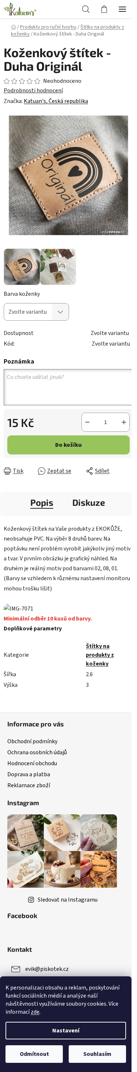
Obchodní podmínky (32, 741)
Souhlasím (97, 1054)
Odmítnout (34, 1054)
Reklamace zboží (28, 785)
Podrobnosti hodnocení (33, 90)
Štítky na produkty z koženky (100, 655)
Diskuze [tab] (88, 502)
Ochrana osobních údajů (37, 752)
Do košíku (68, 445)
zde (35, 1012)
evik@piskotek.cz (47, 969)
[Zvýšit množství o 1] (123, 422)
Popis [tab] (41, 502)
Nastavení (65, 1031)
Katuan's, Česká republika (56, 101)
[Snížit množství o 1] (87, 422)
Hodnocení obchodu (32, 763)
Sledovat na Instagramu (68, 900)
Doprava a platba (28, 774)
